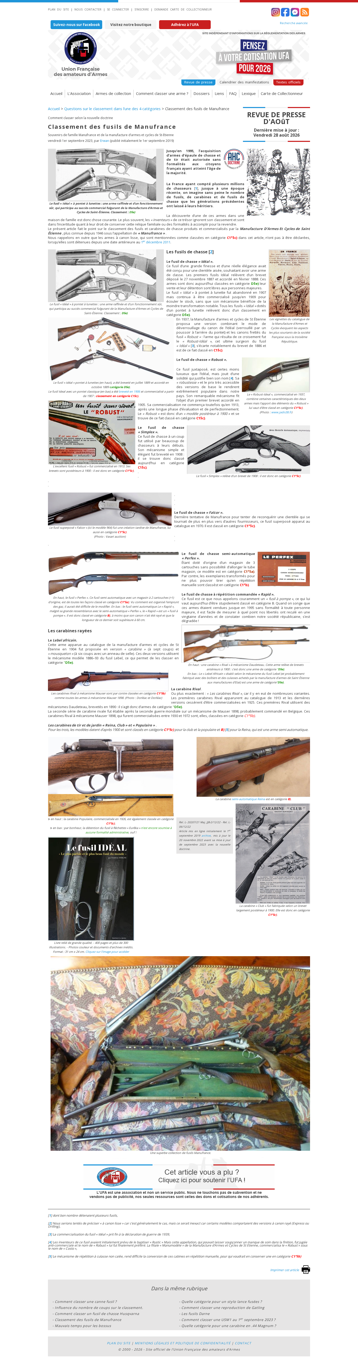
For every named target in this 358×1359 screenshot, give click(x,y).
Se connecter (118, 9)
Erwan (104, 140)
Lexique (249, 93)
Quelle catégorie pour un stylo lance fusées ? (221, 1301)
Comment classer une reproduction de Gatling (222, 1307)
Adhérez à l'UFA (185, 24)
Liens (219, 93)
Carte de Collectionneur (282, 93)
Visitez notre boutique (130, 24)
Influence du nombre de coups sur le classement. (99, 1307)
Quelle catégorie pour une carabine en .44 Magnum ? (228, 1325)
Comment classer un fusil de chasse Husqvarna (97, 1313)
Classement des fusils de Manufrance (88, 1319)
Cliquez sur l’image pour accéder (107, 952)
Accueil (56, 93)
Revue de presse (198, 82)
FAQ (233, 93)
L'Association (79, 93)
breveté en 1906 (129, 391)
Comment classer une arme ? (162, 93)
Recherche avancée (294, 23)
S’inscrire (141, 9)
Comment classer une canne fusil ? (86, 1301)
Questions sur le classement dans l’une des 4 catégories (112, 108)
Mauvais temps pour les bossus (83, 1325)
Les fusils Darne (195, 1313)
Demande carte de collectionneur (183, 9)
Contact (243, 1343)
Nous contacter (87, 9)
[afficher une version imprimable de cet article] (306, 1272)
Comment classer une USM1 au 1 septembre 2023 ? (228, 1319)
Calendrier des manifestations (244, 82)
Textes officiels (288, 82)
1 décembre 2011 (155, 242)
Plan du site (58, 9)
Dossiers (201, 93)
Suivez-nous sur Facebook (76, 24)
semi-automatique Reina (248, 799)
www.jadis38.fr (281, 412)
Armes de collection (113, 93)
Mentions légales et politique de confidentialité (183, 1343)
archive (206, 835)
